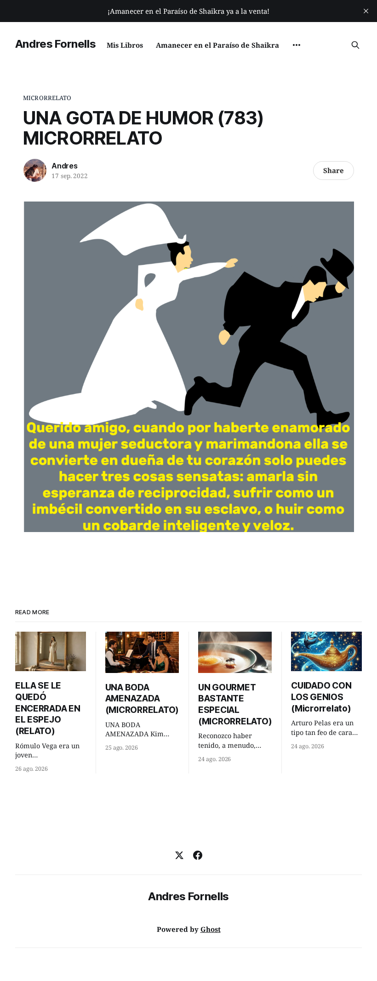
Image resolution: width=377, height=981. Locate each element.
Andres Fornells (55, 43)
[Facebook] (197, 855)
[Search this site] (355, 45)
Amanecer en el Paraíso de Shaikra (217, 45)
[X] (179, 855)
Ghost (210, 929)
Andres (64, 165)
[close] (366, 11)
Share (333, 170)
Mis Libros (125, 45)
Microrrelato (47, 98)
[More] (296, 45)
